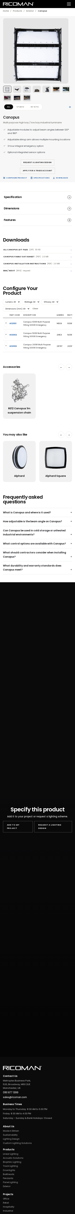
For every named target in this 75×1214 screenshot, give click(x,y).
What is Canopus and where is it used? (27, 512)
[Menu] (69, 4)
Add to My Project (13, 827)
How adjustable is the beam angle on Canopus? (32, 521)
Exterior (30, 10)
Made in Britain (11, 1130)
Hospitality (8, 1206)
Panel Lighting (10, 1182)
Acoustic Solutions (13, 1157)
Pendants (8, 1178)
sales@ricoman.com (15, 1097)
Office (6, 1198)
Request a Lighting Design (37, 162)
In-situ (35, 107)
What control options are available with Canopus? (34, 543)
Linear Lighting (10, 1153)
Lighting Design (11, 1138)
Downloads (62, 178)
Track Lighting (10, 1166)
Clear (35, 308)
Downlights (9, 1170)
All (8, 107)
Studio (20, 107)
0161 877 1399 (10, 1092)
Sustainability (10, 1134)
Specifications (41, 178)
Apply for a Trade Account (37, 170)
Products (17, 10)
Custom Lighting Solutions (17, 1143)
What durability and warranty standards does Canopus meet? (32, 567)
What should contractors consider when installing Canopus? (34, 554)
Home (6, 10)
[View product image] (7, 89)
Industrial (8, 1210)
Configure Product (16, 178)
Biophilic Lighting (12, 1161)
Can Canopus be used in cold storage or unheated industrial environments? (34, 532)
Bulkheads (8, 1174)
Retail (6, 1202)
